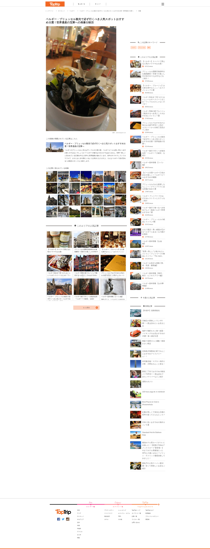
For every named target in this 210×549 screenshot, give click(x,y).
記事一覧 (82, 4)
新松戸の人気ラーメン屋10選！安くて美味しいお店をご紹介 (153, 465)
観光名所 (107, 516)
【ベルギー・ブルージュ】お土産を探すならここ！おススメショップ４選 (153, 88)
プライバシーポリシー (152, 516)
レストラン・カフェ (124, 513)
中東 (78, 525)
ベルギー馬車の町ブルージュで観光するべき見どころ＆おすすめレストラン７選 (153, 113)
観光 (149, 47)
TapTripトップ (136, 510)
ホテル (106, 519)
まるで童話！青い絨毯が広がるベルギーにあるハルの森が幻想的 (153, 232)
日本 (78, 510)
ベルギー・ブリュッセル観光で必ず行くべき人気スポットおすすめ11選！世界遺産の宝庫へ (107, 11)
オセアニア (80, 519)
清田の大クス (147, 382)
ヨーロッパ (61, 11)
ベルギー (72, 11)
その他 (120, 519)
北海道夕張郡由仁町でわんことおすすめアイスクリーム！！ (153, 353)
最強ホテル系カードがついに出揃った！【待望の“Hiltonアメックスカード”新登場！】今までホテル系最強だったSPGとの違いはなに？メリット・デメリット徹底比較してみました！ (153, 450)
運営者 (147, 519)
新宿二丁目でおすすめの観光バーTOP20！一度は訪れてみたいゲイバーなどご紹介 (153, 374)
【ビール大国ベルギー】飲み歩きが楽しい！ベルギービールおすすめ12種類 (153, 175)
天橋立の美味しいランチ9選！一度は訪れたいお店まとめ (153, 323)
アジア (79, 513)
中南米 (79, 528)
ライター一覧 (136, 519)
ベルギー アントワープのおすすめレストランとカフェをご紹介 (153, 198)
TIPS (119, 516)
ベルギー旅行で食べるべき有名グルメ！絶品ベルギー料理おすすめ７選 (153, 210)
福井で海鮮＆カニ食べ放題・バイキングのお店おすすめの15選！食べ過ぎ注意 (153, 333)
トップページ (49, 11)
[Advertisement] (147, 28)
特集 (78, 538)
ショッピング (122, 510)
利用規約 (148, 513)
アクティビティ (109, 510)
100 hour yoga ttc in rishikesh (153, 392)
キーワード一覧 (136, 513)
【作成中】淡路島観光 (151, 310)
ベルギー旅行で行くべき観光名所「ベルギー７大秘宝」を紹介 (153, 153)
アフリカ (79, 531)
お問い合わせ (136, 522)
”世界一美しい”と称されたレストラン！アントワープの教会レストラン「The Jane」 (153, 253)
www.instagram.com (121, 132)
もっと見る (86, 307)
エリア (99, 4)
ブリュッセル (141, 47)
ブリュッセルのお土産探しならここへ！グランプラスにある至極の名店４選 (153, 186)
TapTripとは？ (149, 510)
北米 (78, 522)
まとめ (79, 534)
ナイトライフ (108, 513)
